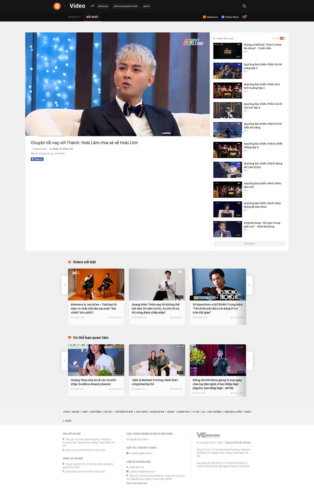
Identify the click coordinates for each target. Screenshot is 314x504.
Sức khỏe (142, 411)
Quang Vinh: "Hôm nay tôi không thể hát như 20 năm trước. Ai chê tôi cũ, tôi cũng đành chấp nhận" (156, 308)
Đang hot (74, 16)
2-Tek (196, 411)
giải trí (146, 6)
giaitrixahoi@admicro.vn (142, 471)
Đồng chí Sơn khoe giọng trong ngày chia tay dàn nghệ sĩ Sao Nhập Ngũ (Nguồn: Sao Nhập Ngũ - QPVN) (217, 384)
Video (248, 411)
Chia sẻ (38, 159)
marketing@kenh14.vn (141, 453)
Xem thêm (249, 243)
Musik (75, 411)
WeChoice (103, 6)
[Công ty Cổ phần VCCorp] (208, 435)
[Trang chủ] (77, 5)
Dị (203, 411)
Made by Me (157, 411)
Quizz (68, 420)
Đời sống (95, 411)
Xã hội (108, 411)
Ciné (84, 411)
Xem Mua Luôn (233, 411)
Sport (171, 411)
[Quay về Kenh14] (57, 6)
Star (66, 411)
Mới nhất (92, 16)
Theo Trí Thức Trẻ (63, 148)
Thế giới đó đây (124, 411)
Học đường (215, 411)
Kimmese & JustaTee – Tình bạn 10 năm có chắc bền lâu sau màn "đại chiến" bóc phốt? (94, 308)
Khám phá (184, 411)
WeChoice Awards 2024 (126, 6)
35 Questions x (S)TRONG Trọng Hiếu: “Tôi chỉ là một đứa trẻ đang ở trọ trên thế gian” (218, 308)
